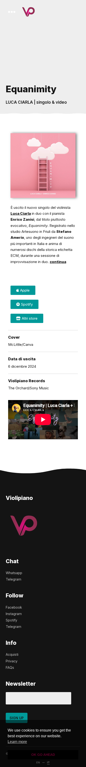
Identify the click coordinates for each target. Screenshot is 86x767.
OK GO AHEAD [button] (43, 755)
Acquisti (12, 654)
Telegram (13, 579)
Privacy (11, 661)
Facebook (14, 607)
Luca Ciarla (21, 213)
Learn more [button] (17, 742)
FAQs (10, 667)
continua (58, 261)
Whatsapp (14, 573)
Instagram (14, 614)
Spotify (11, 620)
